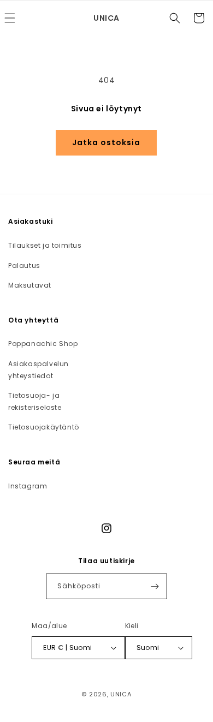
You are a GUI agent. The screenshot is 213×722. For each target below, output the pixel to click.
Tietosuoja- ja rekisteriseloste (35, 401)
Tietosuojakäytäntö (43, 427)
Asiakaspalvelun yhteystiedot (38, 369)
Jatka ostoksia (106, 142)
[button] (175, 18)
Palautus (24, 265)
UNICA (121, 694)
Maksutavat (29, 285)
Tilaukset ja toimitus (45, 245)
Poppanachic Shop (43, 343)
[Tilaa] (155, 586)
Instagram (27, 486)
